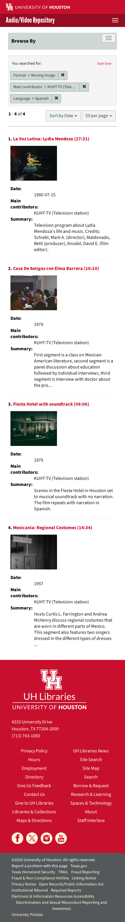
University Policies (27, 915)
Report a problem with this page (39, 866)
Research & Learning (91, 794)
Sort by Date (61, 115)
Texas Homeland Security (33, 872)
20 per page (97, 115)
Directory (34, 777)
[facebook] (17, 838)
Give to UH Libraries (34, 803)
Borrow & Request (91, 786)
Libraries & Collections (34, 812)
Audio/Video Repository (30, 20)
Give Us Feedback (34, 786)
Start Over (104, 63)
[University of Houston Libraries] (49, 689)
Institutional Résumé (30, 890)
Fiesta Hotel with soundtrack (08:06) (51, 404)
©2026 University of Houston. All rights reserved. (53, 860)
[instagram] (46, 838)
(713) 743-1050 (26, 736)
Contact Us (34, 794)
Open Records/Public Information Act (71, 884)
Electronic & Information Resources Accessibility (53, 896)
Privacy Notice (24, 884)
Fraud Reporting (85, 872)
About (91, 812)
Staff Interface (91, 820)
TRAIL (63, 872)
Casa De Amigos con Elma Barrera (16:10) (56, 268)
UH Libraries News (91, 751)
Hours (34, 759)
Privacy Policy (34, 751)
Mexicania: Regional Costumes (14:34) (52, 527)
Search (91, 777)
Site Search (91, 759)
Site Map (91, 768)
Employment (34, 768)
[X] (32, 838)
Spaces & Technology (91, 803)
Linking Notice (84, 878)
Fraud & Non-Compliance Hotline (40, 878)
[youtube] (61, 838)
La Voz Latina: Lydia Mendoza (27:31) (51, 139)
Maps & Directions (34, 820)
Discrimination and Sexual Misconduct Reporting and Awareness (61, 906)
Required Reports (66, 890)
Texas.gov (78, 866)
